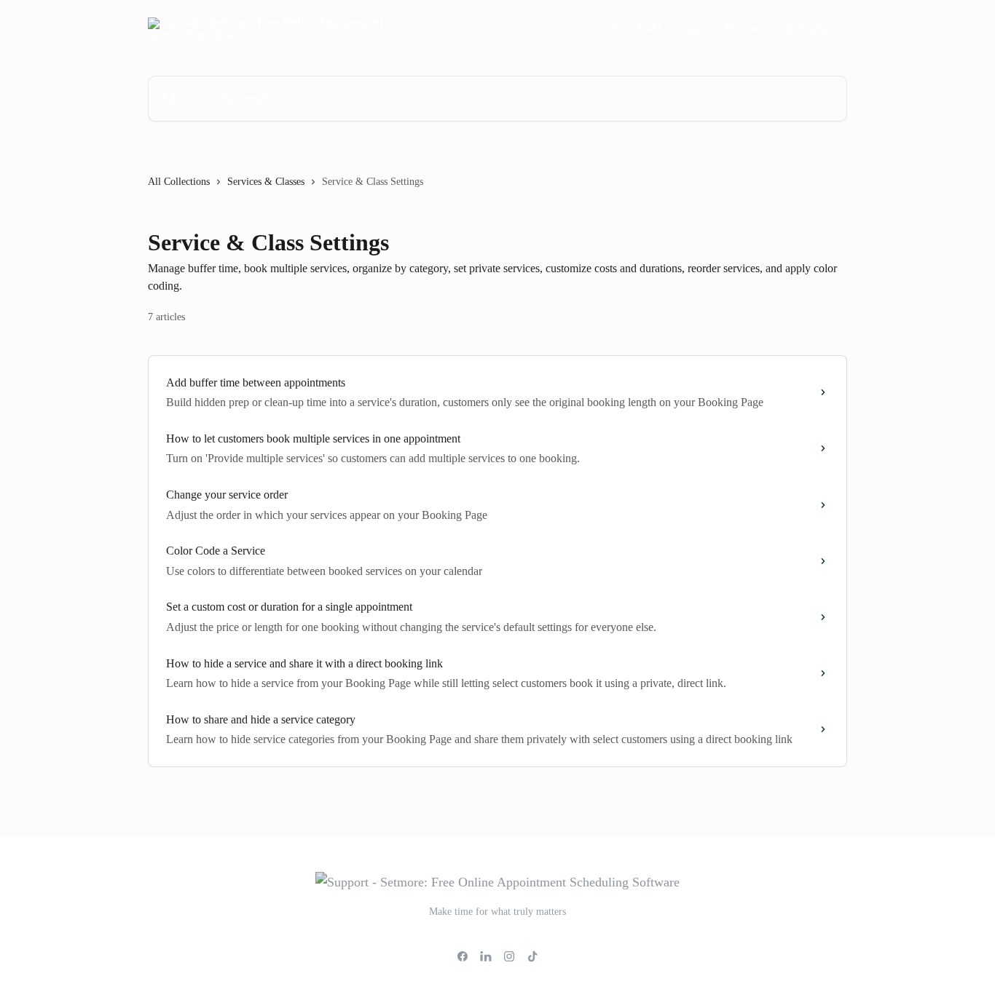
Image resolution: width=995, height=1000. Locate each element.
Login (694, 29)
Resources (746, 29)
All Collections (179, 181)
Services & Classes (265, 181)
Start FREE (638, 29)
